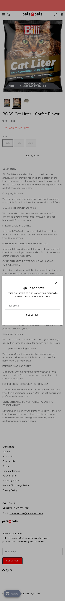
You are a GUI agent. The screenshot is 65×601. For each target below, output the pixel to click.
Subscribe (32, 315)
